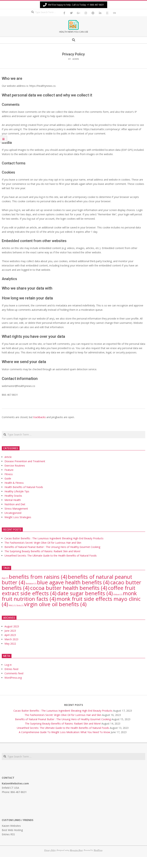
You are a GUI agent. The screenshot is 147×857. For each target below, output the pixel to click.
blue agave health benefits (73, 582)
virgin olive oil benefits (55, 604)
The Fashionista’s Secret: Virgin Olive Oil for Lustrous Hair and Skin (42, 542)
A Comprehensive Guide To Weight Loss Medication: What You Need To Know (64, 732)
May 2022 (10, 643)
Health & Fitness (14, 482)
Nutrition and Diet (14, 504)
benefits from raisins (38, 576)
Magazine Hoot (76, 850)
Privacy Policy (50, 850)
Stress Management (16, 508)
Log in (8, 664)
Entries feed (11, 669)
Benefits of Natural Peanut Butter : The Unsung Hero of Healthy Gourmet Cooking (52, 547)
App (5, 578)
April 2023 (10, 635)
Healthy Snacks (13, 495)
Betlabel (31, 583)
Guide (7, 478)
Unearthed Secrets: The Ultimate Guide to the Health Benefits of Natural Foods (50, 555)
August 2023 (11, 626)
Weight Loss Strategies (17, 517)
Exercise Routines (14, 465)
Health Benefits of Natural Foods (23, 487)
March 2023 (11, 639)
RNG (12, 605)
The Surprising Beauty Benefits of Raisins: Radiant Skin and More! (42, 551)
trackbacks (39, 417)
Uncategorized (12, 513)
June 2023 (10, 630)
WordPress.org (13, 677)
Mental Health (12, 500)
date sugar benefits (85, 593)
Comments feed (13, 673)
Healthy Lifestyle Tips (16, 491)
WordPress (98, 850)
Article (8, 457)
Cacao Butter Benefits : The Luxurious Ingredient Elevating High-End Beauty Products (53, 538)
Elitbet (117, 594)
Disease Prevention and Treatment (24, 461)
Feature (8, 470)
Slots (19, 605)
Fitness (8, 474)
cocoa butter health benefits (68, 587)
